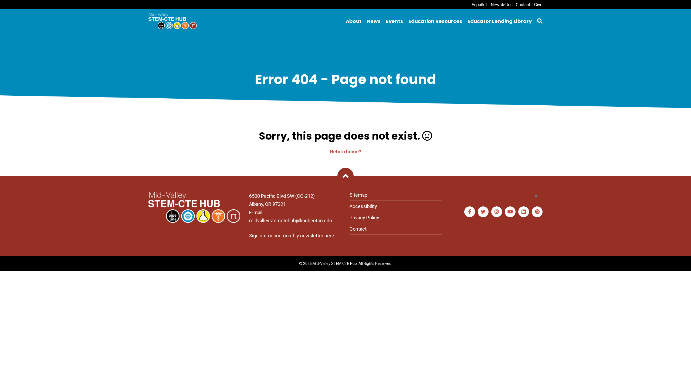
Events (394, 21)
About (353, 21)
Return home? (345, 151)
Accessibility (363, 206)
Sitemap (358, 195)
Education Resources (435, 21)
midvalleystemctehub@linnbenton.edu (290, 220)
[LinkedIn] (523, 211)
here (329, 235)
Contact (523, 4)
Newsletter (501, 4)
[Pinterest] (537, 211)
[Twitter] (483, 211)
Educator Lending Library (500, 21)
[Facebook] (469, 211)
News (374, 21)
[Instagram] (496, 211)
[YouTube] (510, 211)
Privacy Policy (364, 217)
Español (479, 4)
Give (538, 4)
